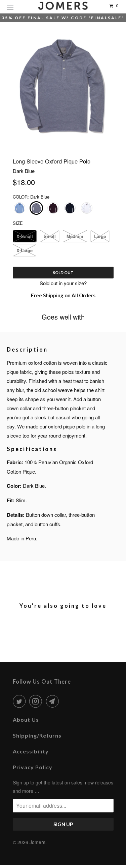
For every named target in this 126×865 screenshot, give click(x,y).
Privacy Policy (32, 767)
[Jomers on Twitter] (20, 701)
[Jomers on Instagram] (37, 701)
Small (50, 236)
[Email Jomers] (53, 701)
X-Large (24, 250)
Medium (75, 236)
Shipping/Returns (37, 735)
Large (100, 236)
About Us (26, 719)
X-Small (24, 236)
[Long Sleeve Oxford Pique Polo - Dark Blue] (63, 86)
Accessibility (31, 751)
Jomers (37, 842)
